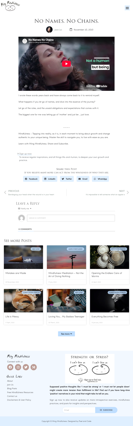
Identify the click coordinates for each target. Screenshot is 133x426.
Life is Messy (12, 316)
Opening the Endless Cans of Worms (107, 274)
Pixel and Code (85, 421)
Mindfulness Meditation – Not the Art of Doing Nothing (66, 274)
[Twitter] (26, 367)
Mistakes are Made (15, 273)
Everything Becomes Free (105, 316)
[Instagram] (18, 367)
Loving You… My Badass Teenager (66, 316)
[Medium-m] (34, 367)
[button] (127, 7)
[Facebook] (10, 367)
